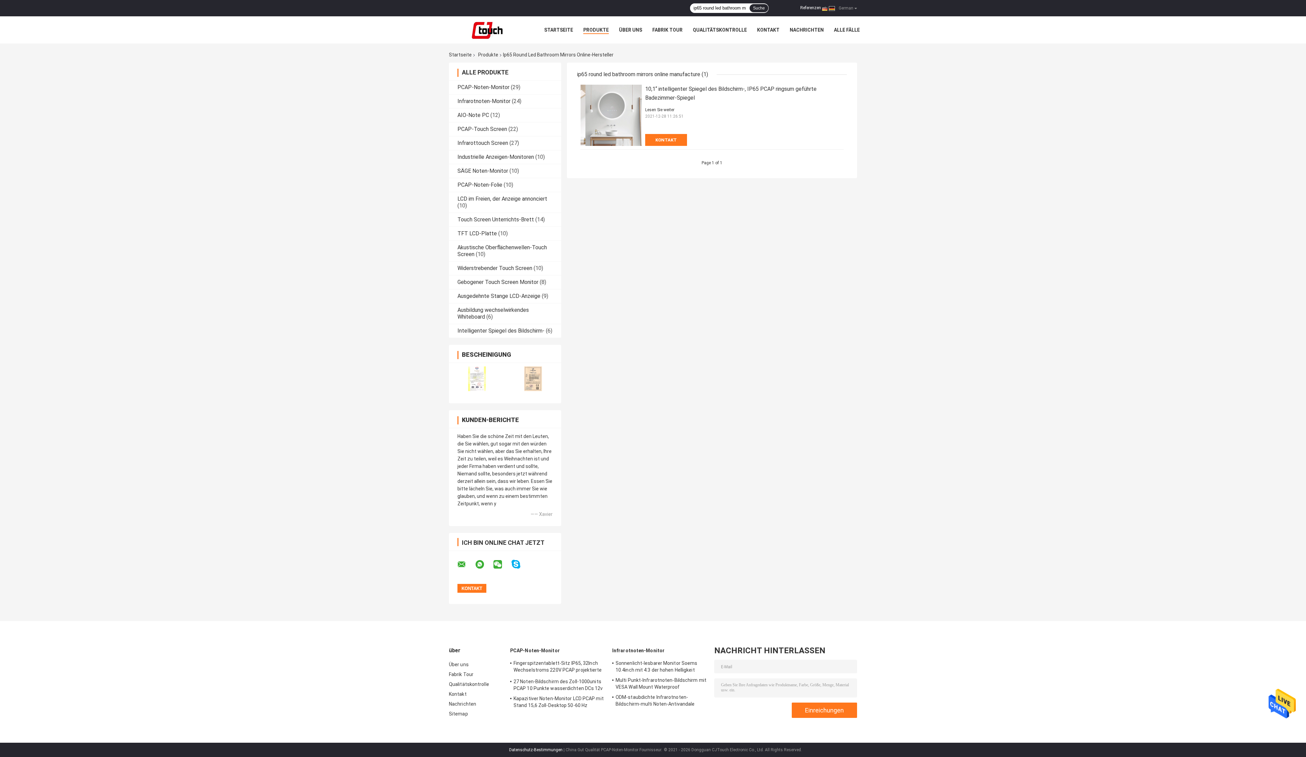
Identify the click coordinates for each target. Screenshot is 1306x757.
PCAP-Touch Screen (482, 129)
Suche (759, 8)
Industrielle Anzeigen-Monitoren (495, 157)
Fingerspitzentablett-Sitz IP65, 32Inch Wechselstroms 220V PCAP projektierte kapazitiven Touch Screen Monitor (558, 667)
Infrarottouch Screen (482, 143)
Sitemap (458, 714)
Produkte (596, 30)
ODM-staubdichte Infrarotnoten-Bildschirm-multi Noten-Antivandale (655, 700)
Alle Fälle (847, 30)
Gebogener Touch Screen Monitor (497, 282)
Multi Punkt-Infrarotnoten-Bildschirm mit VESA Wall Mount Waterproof (661, 683)
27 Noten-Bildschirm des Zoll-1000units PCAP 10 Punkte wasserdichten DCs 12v (558, 685)
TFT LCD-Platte (477, 233)
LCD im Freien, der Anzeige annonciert (502, 199)
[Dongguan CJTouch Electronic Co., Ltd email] (465, 564)
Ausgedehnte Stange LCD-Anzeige (498, 296)
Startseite (558, 30)
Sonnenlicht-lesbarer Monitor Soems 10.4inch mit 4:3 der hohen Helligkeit (656, 666)
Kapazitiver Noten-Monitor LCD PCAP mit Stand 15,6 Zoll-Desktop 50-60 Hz (559, 702)
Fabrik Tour (667, 30)
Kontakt (768, 30)
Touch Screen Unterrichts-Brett (495, 219)
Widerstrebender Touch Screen (494, 268)
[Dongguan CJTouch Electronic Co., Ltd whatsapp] (483, 564)
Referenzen (810, 7)
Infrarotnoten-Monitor (483, 101)
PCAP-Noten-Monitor (483, 87)
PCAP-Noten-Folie (479, 185)
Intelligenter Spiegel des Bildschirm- (501, 330)
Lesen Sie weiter (659, 109)
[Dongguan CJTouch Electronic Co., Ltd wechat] (501, 564)
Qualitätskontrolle (720, 30)
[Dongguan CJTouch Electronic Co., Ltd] (486, 30)
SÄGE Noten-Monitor (482, 171)
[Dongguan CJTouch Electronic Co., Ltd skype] (520, 564)
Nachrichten (807, 30)
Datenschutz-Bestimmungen (536, 749)
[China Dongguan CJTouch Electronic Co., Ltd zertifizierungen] (477, 378)
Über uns (630, 30)
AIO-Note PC (473, 115)
